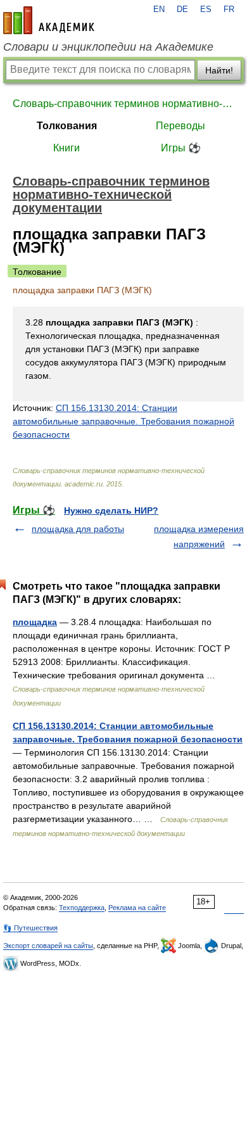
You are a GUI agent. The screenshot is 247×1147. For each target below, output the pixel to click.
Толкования (67, 125)
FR (229, 9)
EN (159, 9)
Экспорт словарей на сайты (48, 945)
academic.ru (48, 20)
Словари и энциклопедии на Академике (108, 47)
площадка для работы (78, 529)
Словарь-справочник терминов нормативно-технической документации (123, 103)
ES (206, 9)
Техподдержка (81, 907)
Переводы (180, 125)
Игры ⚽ (181, 148)
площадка (35, 622)
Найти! (219, 70)
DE (182, 9)
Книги (66, 148)
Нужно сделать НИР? (111, 510)
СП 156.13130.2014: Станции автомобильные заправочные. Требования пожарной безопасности (123, 421)
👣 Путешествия (30, 928)
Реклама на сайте (137, 907)
